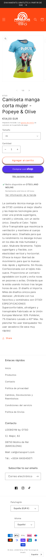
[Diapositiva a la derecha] (29, 90)
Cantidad (7, 143)
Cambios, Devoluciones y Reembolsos (19, 397)
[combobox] (36, 554)
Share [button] (9, 338)
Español (21, 524)
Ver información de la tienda (20, 195)
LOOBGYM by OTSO (21, 550)
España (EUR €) (21, 508)
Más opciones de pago (23, 176)
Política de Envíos (15, 412)
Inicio (8, 368)
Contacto (10, 381)
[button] (4, 19)
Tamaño (6, 130)
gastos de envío (27, 123)
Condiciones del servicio (18, 405)
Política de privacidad (16, 388)
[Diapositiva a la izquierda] (17, 90)
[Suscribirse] (37, 476)
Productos (10, 375)
